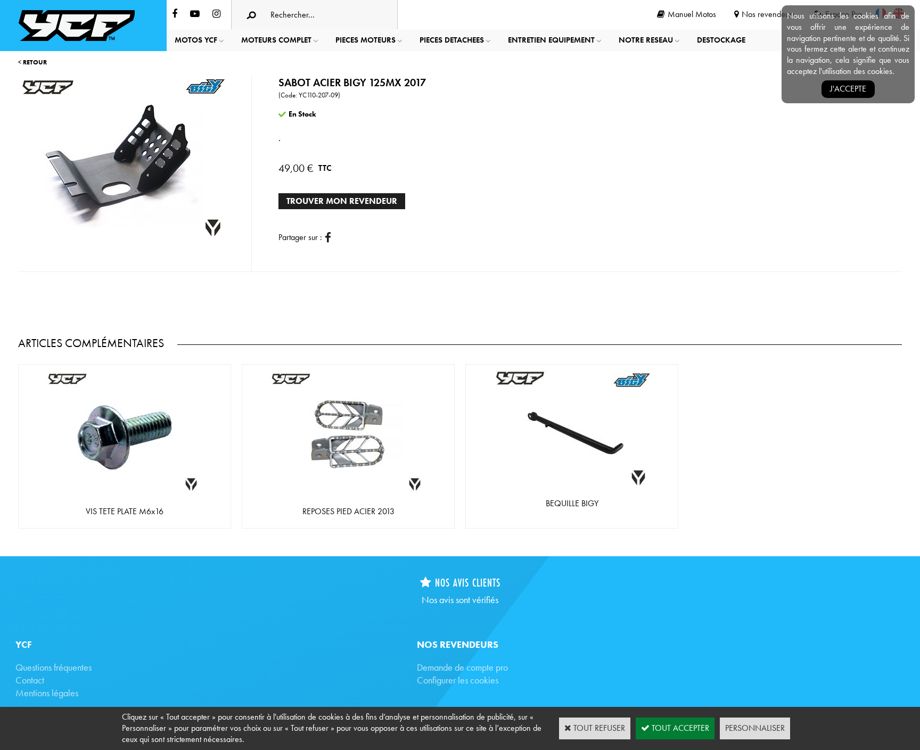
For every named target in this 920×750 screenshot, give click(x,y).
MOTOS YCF (196, 40)
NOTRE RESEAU (646, 40)
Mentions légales (46, 693)
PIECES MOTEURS (365, 40)
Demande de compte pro (462, 667)
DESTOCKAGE (721, 40)
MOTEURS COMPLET (276, 40)
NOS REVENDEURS (457, 644)
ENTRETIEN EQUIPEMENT (551, 40)
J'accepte (848, 88)
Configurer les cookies (457, 680)
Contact (29, 680)
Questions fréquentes (53, 667)
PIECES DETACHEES (452, 40)
